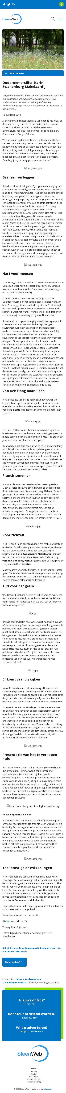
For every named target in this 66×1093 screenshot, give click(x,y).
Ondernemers (16, 73)
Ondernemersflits (15, 982)
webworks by (42, 1089)
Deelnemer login (34, 1079)
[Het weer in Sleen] (13, 4)
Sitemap (33, 1071)
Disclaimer (33, 1076)
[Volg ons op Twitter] (8, 4)
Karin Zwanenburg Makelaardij (44, 982)
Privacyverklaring (33, 1082)
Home (19, 979)
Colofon (33, 1074)
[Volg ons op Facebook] (4, 4)
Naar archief (13, 962)
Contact (33, 1068)
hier (8, 921)
